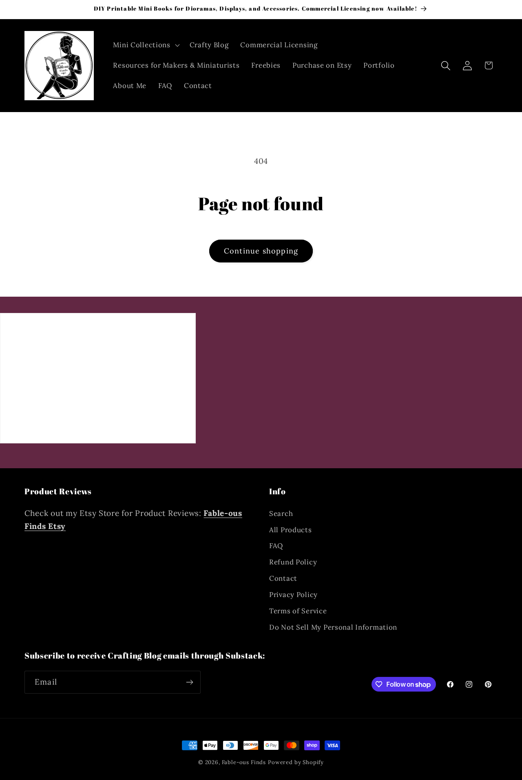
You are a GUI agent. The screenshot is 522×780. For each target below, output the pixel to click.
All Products (290, 529)
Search (281, 513)
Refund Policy (293, 561)
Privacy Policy (293, 594)
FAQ (276, 545)
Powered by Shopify (296, 762)
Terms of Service (298, 610)
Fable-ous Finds (244, 762)
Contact (283, 578)
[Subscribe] (189, 682)
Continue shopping (261, 251)
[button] (145, 45)
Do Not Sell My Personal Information (333, 627)
